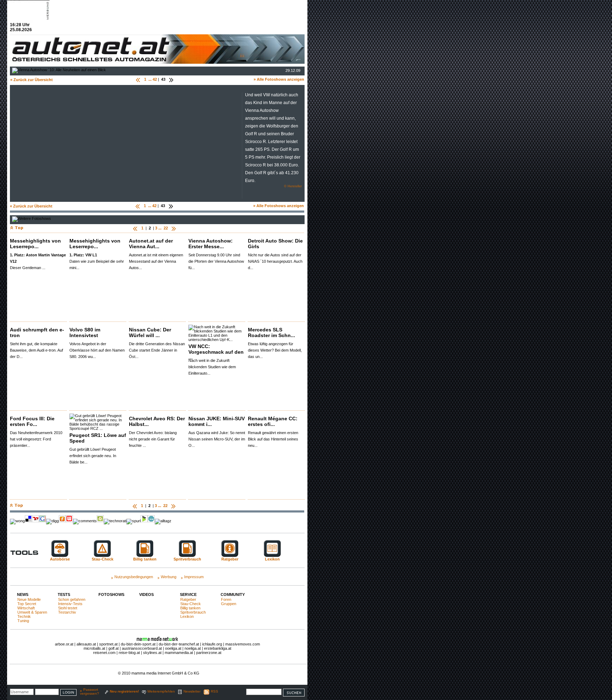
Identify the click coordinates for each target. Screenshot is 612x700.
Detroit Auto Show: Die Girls (275, 243)
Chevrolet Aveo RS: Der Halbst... (157, 421)
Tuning (23, 621)
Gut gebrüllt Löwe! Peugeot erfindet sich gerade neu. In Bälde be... (92, 455)
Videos (146, 594)
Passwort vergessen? (89, 691)
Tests (64, 594)
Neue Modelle (29, 599)
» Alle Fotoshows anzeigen (279, 79)
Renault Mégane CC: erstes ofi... (273, 421)
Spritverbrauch (193, 612)
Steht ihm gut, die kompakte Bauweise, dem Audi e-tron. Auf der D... (36, 350)
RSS (214, 691)
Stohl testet (67, 608)
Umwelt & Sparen (32, 612)
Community (233, 594)
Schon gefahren (71, 599)
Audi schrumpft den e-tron (37, 332)
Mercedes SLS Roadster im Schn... (271, 332)
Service (188, 594)
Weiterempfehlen (161, 691)
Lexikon (187, 616)
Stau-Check (190, 604)
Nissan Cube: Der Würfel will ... (150, 332)
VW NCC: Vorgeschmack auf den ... (216, 351)
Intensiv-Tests (70, 604)
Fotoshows (111, 594)
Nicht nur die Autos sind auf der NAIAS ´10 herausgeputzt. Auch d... (275, 261)
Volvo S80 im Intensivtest (84, 332)
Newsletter (191, 691)
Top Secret (26, 604)
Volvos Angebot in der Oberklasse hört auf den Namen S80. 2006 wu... (97, 350)
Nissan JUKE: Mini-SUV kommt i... (216, 421)
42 (155, 79)
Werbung (168, 577)
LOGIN (68, 692)
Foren (226, 599)
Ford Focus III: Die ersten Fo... (32, 421)
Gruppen (228, 604)
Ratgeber (188, 599)
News (22, 594)
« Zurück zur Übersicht (31, 80)
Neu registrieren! (124, 691)
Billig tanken (190, 608)
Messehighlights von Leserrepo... (35, 243)
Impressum (194, 577)
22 (166, 228)
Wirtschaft (26, 608)
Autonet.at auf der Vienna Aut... (151, 243)
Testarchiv (67, 612)
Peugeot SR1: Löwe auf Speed (97, 438)
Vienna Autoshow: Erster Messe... (210, 243)
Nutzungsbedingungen (133, 577)
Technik (24, 616)
